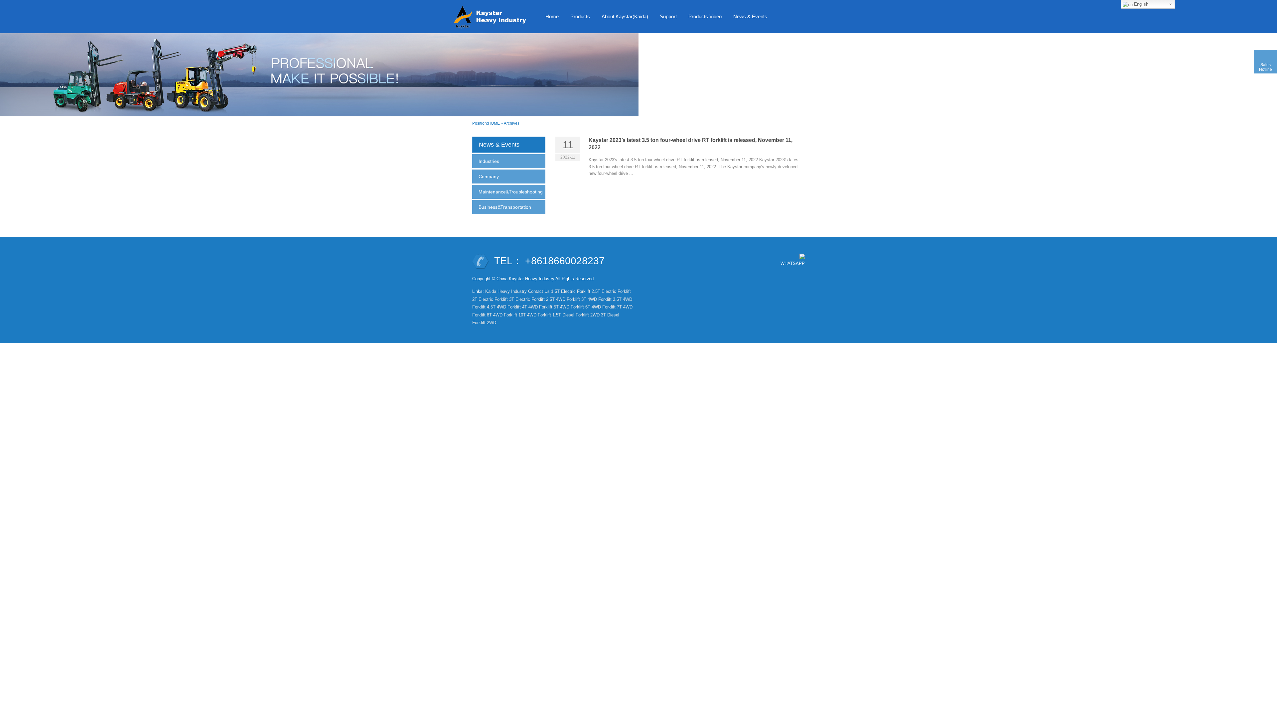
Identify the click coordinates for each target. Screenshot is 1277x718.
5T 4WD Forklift (569, 306)
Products (580, 16)
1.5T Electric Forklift (570, 291)
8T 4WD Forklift (502, 314)
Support (668, 16)
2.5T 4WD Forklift (563, 299)
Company (489, 176)
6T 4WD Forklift (600, 306)
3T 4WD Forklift (596, 299)
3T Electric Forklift (527, 299)
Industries (489, 161)
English (1140, 4)
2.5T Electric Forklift (611, 291)
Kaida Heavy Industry (506, 291)
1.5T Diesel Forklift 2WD (576, 314)
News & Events (750, 16)
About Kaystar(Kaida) (625, 16)
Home (552, 16)
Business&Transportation (505, 207)
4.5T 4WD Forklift (504, 306)
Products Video (705, 16)
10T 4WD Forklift (534, 314)
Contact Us (539, 291)
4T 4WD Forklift (537, 306)
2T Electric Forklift (490, 299)
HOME (494, 123)
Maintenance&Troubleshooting (511, 191)
